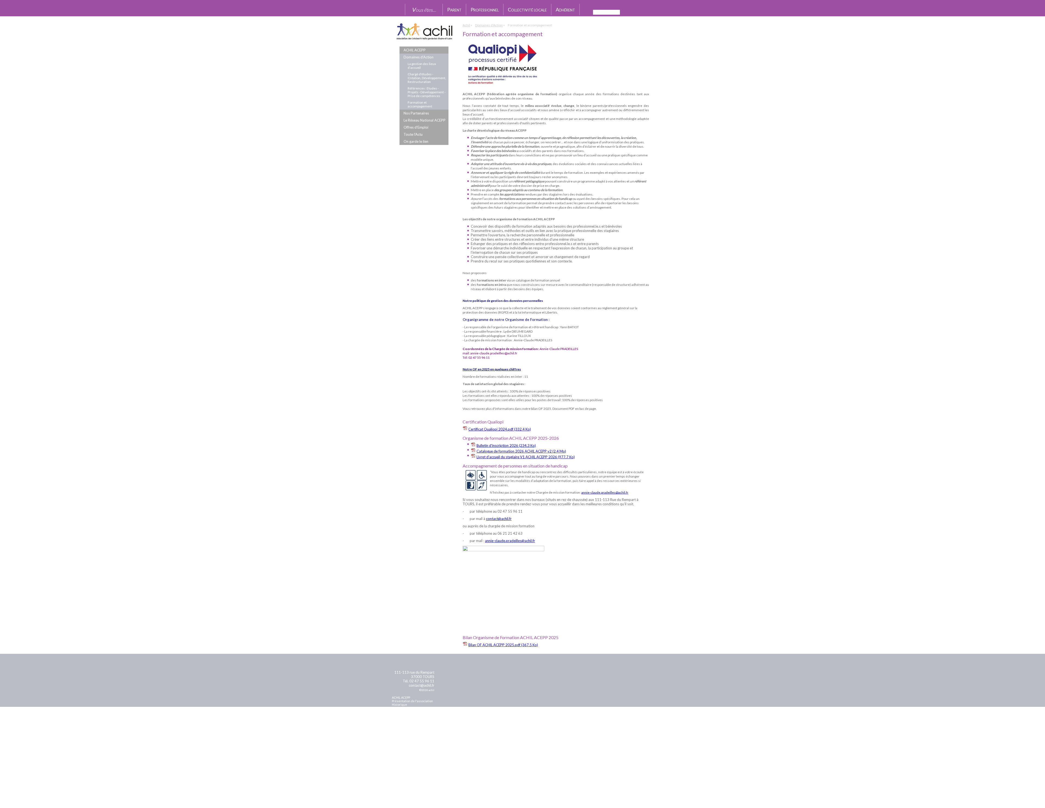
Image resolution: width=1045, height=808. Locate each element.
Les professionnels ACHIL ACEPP (415, 715)
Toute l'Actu (413, 134)
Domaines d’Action (419, 57)
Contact (399, 726)
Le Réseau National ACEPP (424, 120)
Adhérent (565, 10)
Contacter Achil (634, 12)
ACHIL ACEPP (415, 50)
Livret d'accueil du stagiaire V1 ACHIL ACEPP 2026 (526, 457)
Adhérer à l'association (408, 718)
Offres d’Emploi (416, 127)
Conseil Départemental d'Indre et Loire (619, 799)
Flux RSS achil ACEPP (651, 12)
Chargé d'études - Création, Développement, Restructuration (427, 78)
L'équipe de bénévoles (407, 711)
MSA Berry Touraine (533, 776)
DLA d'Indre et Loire (533, 794)
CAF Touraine (437, 781)
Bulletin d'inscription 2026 (506, 445)
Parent (454, 10)
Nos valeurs (400, 708)
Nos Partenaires (416, 113)
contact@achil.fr (499, 518)
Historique (399, 704)
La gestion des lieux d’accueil (422, 66)
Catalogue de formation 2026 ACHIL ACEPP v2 (521, 451)
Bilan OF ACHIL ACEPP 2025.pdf (503, 645)
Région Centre (619, 780)
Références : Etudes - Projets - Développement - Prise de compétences (426, 92)
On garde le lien (416, 141)
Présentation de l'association (412, 701)
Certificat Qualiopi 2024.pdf (499, 429)
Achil (466, 25)
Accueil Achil (398, 9)
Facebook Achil (643, 12)
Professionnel (485, 10)
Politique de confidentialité (411, 729)
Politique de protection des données (417, 733)
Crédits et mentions (408, 769)
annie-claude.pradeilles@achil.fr (604, 492)
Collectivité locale (527, 10)
